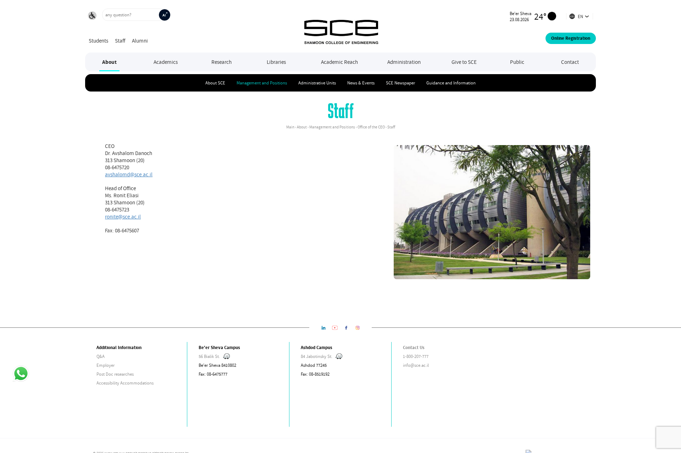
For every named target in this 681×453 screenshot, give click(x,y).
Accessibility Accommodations (125, 383)
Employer (105, 365)
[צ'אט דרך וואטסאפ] (21, 374)
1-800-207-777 (415, 356)
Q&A (100, 356)
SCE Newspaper (400, 83)
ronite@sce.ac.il (123, 216)
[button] (92, 16)
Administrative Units (317, 83)
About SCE (215, 83)
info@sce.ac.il (416, 365)
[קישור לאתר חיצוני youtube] (335, 328)
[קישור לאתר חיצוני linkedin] (323, 328)
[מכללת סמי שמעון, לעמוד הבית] (341, 26)
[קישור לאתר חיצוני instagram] (357, 328)
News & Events (361, 83)
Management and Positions (262, 83)
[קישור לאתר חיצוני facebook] (346, 328)
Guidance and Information (451, 83)
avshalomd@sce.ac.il (129, 174)
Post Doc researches (115, 374)
